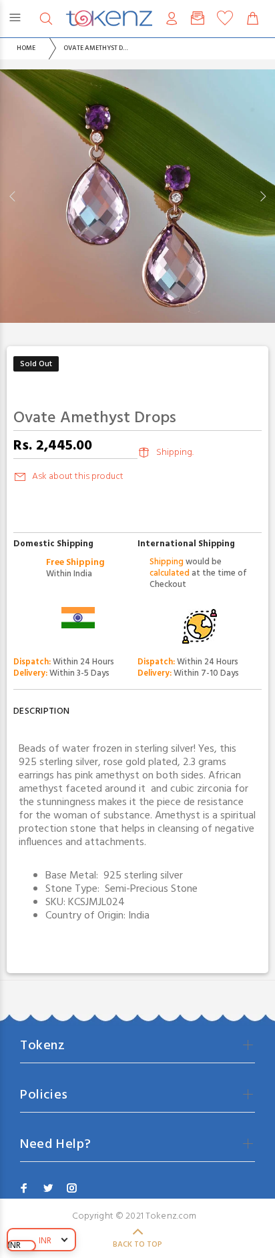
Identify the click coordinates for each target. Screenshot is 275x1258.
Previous (12, 196)
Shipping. (175, 452)
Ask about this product (77, 476)
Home (26, 48)
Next (262, 196)
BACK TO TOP (137, 1244)
